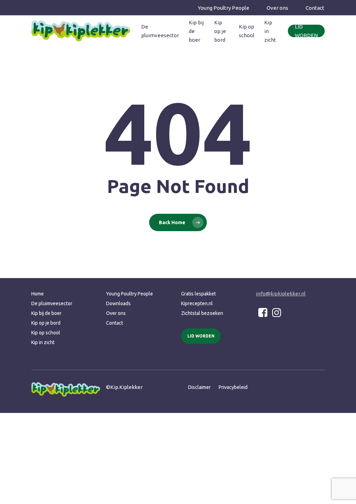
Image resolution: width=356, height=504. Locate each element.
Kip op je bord (45, 323)
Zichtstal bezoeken (202, 313)
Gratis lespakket (198, 293)
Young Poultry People (129, 293)
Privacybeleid (233, 387)
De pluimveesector (51, 303)
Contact (114, 323)
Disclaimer (199, 387)
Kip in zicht (43, 342)
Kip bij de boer (46, 313)
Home (37, 293)
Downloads (118, 303)
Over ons (116, 313)
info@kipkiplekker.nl (281, 293)
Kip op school (45, 332)
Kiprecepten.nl (197, 303)
